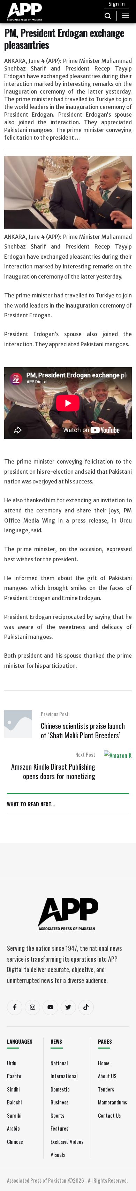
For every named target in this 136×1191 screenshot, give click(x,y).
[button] (108, 16)
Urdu (11, 1063)
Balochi (14, 1102)
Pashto (14, 1076)
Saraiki (14, 1115)
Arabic (13, 1128)
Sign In (116, 4)
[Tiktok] (86, 1007)
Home (103, 1063)
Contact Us (109, 1115)
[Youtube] (50, 1007)
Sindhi (13, 1089)
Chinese (15, 1141)
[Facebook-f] (14, 1007)
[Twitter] (68, 1007)
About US (107, 1076)
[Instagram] (32, 1007)
